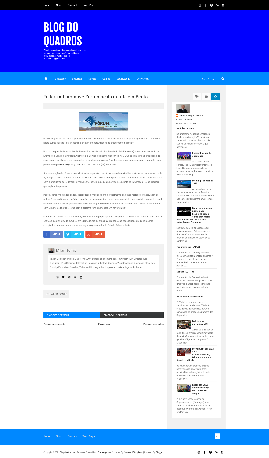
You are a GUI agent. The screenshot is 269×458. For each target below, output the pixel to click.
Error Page (89, 5)
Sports (92, 78)
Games (106, 78)
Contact (72, 5)
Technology (123, 78)
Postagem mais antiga (153, 324)
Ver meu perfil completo (186, 123)
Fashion (77, 78)
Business (60, 78)
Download (143, 78)
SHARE (57, 234)
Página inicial (104, 324)
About (59, 5)
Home (46, 5)
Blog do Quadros (62, 34)
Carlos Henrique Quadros (191, 115)
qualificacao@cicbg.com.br (69, 164)
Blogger (159, 452)
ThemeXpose (104, 452)
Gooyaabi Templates (133, 452)
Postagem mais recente (54, 324)
